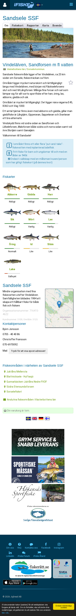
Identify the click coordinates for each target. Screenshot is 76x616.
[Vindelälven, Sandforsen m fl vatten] (59, 304)
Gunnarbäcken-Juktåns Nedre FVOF (27, 381)
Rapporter (33, 25)
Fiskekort (17, 25)
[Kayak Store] (38, 441)
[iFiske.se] (24, 5)
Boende (57, 25)
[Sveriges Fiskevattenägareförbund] (38, 513)
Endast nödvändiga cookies (64, 606)
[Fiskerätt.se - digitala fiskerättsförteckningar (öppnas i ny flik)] (30, 568)
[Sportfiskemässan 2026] (38, 469)
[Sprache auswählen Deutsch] (41, 418)
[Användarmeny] (5, 5)
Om (6, 25)
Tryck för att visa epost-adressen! (28, 351)
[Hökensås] (38, 492)
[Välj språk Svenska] (28, 418)
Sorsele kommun (35, 69)
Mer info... (6, 613)
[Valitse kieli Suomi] (47, 418)
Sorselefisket (14, 391)
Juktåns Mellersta (17, 371)
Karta (45, 25)
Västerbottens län (16, 69)
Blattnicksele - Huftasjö (20, 376)
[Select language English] (35, 418)
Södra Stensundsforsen (20, 386)
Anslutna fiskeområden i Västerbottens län (31, 399)
